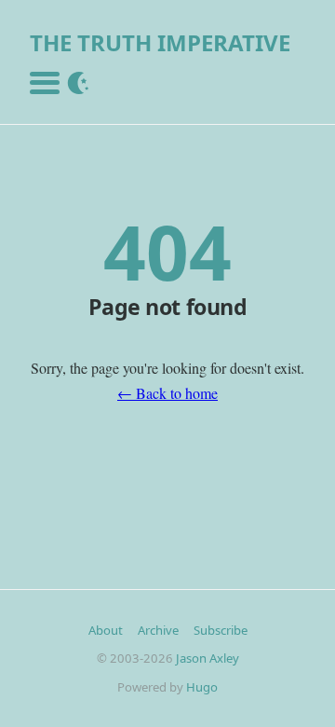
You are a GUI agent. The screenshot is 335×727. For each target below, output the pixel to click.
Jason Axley (207, 658)
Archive (158, 630)
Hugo (202, 687)
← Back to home (167, 393)
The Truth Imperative (160, 42)
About (105, 630)
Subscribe (221, 630)
